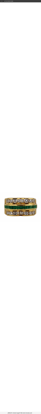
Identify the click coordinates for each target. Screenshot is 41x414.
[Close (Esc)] (40, 1)
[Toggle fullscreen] (35, 1)
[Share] (37, 1)
